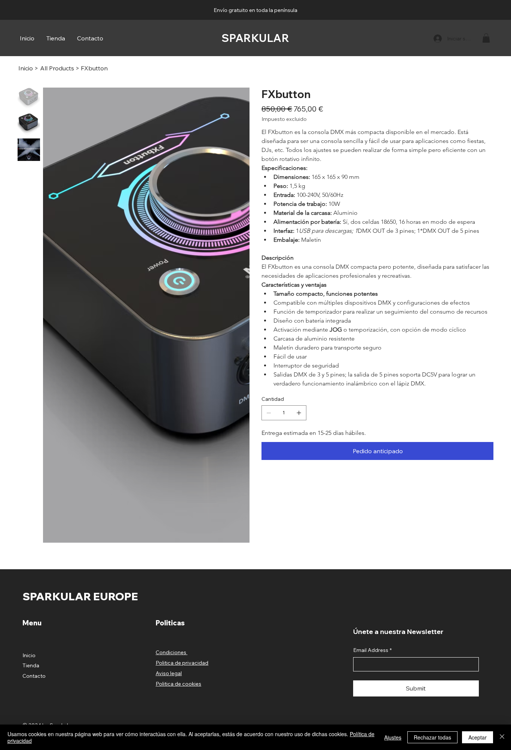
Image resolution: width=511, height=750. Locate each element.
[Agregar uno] (298, 412)
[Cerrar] (502, 737)
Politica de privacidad (182, 589)
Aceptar (477, 737)
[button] (486, 38)
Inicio (29, 581)
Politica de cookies (178, 610)
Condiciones (171, 578)
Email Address (372, 576)
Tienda (30, 591)
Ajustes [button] (392, 737)
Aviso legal (169, 599)
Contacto (34, 602)
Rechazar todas (432, 737)
